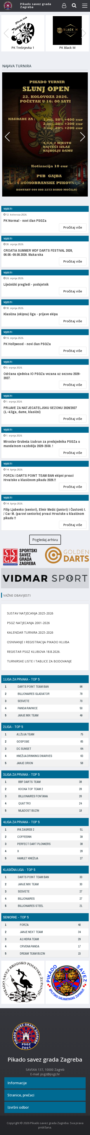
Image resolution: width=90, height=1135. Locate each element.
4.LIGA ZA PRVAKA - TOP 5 (21, 821)
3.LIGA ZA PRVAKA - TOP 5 (21, 774)
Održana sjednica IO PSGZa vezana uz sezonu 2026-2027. (42, 376)
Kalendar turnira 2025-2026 (30, 632)
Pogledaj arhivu (45, 539)
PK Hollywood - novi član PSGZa (27, 344)
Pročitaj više (72, 227)
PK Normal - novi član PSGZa (25, 221)
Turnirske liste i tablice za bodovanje (39, 661)
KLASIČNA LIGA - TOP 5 (19, 869)
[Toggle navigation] (85, 5)
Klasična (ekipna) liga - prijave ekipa (30, 314)
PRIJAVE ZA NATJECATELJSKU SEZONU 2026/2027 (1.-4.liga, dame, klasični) (40, 410)
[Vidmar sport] (45, 577)
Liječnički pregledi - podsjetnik (26, 284)
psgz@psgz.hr (50, 1074)
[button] (84, 33)
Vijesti (7, 208)
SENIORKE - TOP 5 (16, 917)
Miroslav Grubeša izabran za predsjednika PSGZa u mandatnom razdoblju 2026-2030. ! (41, 443)
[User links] (64, 5)
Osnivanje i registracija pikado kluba (38, 642)
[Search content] (74, 5)
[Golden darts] (67, 554)
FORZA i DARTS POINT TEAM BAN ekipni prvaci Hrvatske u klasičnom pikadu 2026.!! (38, 477)
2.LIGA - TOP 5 (13, 726)
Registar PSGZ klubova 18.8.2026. (33, 652)
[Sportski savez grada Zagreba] (23, 556)
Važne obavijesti (17, 595)
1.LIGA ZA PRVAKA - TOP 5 (21, 679)
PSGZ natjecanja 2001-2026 (28, 623)
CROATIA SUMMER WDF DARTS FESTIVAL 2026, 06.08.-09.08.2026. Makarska (38, 252)
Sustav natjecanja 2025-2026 (30, 613)
